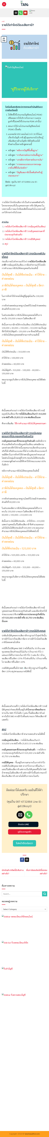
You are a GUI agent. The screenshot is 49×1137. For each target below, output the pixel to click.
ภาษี (3, 21)
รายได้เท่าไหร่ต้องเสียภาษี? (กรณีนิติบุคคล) (22, 239)
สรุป (6, 243)
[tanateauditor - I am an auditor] (24, 4)
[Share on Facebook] (22, 860)
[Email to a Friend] (27, 860)
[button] (4, 4)
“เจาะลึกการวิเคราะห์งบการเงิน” (29, 159)
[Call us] (20, 13)
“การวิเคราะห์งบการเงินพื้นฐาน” (29, 155)
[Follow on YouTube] (25, 13)
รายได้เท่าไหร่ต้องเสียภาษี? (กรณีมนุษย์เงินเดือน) (25, 226)
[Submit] (44, 893)
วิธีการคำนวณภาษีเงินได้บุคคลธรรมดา (30, 423)
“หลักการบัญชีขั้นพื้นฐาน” (27, 150)
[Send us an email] (16, 13)
